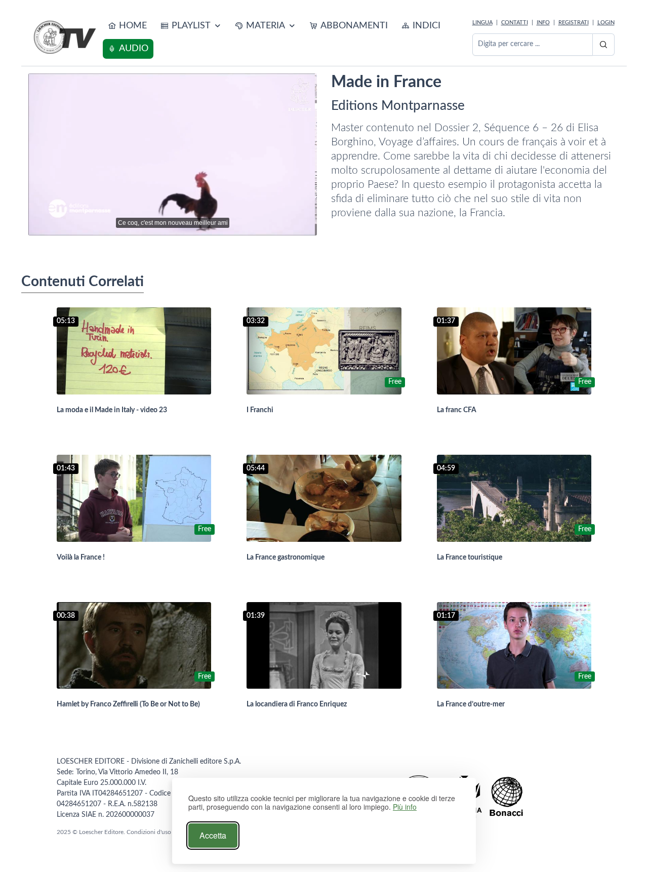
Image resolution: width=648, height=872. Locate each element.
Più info (405, 807)
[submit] (603, 44)
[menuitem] (127, 26)
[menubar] (285, 37)
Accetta (212, 835)
